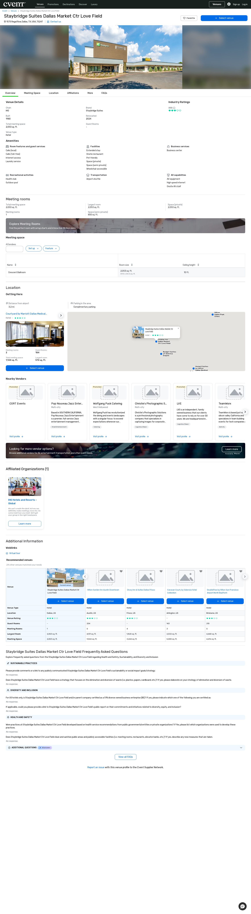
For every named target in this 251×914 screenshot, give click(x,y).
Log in (245, 4)
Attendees (11, 244)
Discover (83, 4)
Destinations (69, 4)
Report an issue (95, 767)
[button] (125, 57)
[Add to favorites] (61, 324)
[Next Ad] (61, 315)
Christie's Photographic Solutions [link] (151, 403)
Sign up (236, 4)
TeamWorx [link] (225, 403)
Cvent (4, 11)
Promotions (53, 4)
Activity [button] (222, 427)
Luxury (94, 4)
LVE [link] (179, 403)
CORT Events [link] (17, 403)
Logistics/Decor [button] (141, 427)
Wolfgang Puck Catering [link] (107, 403)
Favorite (191, 18)
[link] (25, 393)
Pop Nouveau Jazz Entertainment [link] (67, 403)
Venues (40, 4)
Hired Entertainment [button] (59, 427)
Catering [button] (97, 427)
